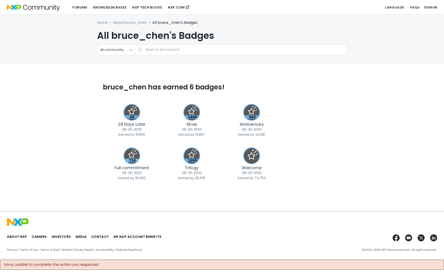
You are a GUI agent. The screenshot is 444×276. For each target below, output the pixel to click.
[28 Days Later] (131, 112)
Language (394, 7)
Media (81, 236)
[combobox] (241, 49)
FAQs (414, 7)
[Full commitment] (131, 155)
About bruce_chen (130, 22)
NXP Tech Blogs (147, 7)
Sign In (430, 7)
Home (102, 22)
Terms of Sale (49, 249)
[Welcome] (251, 155)
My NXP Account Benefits (138, 236)
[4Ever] (191, 112)
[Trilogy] (191, 155)
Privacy (12, 249)
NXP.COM (176, 7)
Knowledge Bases (109, 7)
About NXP (17, 236)
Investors (61, 236)
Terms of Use (29, 249)
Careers (39, 236)
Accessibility (105, 249)
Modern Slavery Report (77, 249)
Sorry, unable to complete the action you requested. (51, 264)
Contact (100, 236)
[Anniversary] (251, 112)
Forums (79, 7)
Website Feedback (129, 249)
